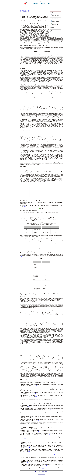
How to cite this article (55, 21)
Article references (54, 20)
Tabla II (21, 256)
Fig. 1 (46, 181)
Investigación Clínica (25, 10)
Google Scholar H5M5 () (56, 15)
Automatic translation (55, 24)
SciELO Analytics (54, 23)
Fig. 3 (25, 246)
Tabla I (36, 220)
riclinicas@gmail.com (41, 474)
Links (61, 382)
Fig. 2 (25, 206)
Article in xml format (55, 18)
